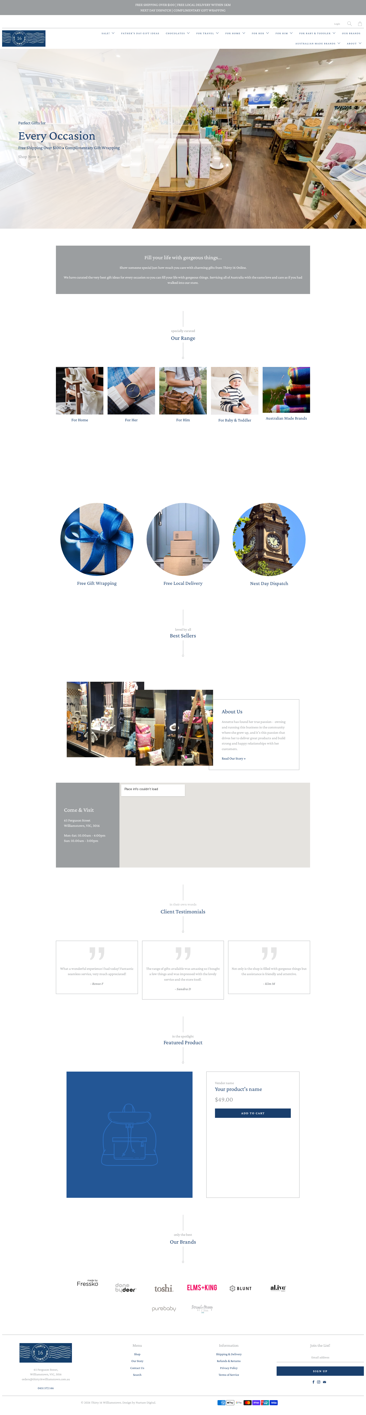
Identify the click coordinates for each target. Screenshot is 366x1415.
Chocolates (176, 33)
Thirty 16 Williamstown (106, 1402)
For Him (282, 33)
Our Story (137, 1361)
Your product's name (238, 1089)
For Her (258, 33)
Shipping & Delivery (229, 1354)
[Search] (349, 23)
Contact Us (137, 1368)
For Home (233, 33)
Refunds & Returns (229, 1361)
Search (137, 1374)
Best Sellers (183, 635)
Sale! (106, 33)
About (352, 43)
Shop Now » (28, 156)
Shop (137, 1354)
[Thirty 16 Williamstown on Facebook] (313, 1382)
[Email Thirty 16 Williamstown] (324, 1382)
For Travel (205, 33)
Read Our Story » (234, 758)
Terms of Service (229, 1374)
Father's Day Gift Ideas (140, 33)
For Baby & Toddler (315, 33)
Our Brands (351, 33)
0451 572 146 (46, 1388)
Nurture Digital (145, 1402)
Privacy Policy (229, 1368)
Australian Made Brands (316, 43)
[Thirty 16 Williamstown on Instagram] (318, 1382)
